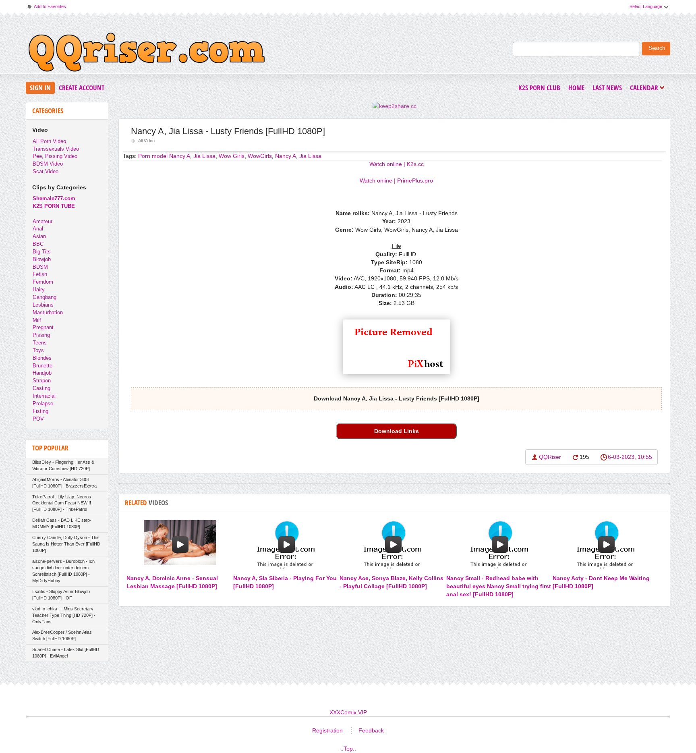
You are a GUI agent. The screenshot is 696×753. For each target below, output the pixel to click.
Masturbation (48, 312)
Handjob (42, 373)
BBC (38, 244)
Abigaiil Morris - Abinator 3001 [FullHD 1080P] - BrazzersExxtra (64, 482)
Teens (40, 343)
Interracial (44, 396)
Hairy (39, 289)
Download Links (396, 431)
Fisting (40, 411)
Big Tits (42, 252)
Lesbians (43, 305)
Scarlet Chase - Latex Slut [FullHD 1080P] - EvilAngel (65, 652)
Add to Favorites (46, 8)
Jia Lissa (310, 156)
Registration (327, 730)
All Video (146, 140)
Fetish (40, 274)
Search (656, 48)
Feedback (371, 730)
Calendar (646, 88)
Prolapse (43, 403)
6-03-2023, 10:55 (630, 457)
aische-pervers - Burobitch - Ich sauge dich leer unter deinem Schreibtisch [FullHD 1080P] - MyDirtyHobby (63, 571)
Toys (38, 350)
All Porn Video (49, 141)
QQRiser (550, 457)
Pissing (41, 335)
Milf (37, 320)
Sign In (40, 87)
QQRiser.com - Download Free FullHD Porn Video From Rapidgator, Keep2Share (146, 54)
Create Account (81, 87)
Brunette (42, 366)
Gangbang (44, 297)
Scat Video (45, 171)
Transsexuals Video (56, 149)
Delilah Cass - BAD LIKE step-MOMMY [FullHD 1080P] (61, 523)
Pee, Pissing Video (55, 156)
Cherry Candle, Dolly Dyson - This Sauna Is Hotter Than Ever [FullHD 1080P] (66, 544)
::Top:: (348, 748)
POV (38, 419)
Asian (39, 236)
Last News (607, 87)
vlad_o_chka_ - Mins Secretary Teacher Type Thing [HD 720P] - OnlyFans (63, 615)
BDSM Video (48, 164)
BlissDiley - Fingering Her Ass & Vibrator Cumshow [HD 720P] (63, 465)
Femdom (43, 282)
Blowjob (42, 259)
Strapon (42, 381)
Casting (41, 388)
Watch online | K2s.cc (396, 164)
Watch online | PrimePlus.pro (396, 180)
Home (576, 87)
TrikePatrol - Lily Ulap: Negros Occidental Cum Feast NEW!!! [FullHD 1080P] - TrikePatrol (61, 503)
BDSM (40, 267)
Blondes (42, 358)
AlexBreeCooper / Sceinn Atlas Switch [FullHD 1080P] (62, 635)
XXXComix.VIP (348, 712)
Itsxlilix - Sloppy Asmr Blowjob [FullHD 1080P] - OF (61, 594)
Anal (38, 229)
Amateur (42, 221)
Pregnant (43, 327)
